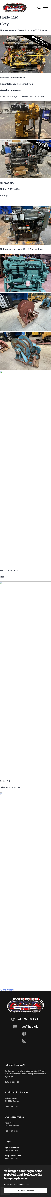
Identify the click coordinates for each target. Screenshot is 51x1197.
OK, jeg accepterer (25, 1191)
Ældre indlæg (7, 989)
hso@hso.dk (28, 1026)
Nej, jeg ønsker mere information (16, 1184)
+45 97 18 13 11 (28, 1019)
